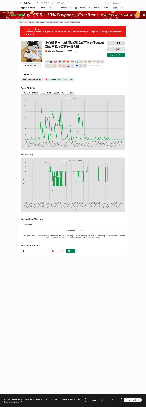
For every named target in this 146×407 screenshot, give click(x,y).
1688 (33, 22)
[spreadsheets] (75, 8)
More (106, 8)
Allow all (132, 400)
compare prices (95, 66)
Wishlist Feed (66, 8)
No (113, 400)
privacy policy (61, 399)
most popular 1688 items (67, 51)
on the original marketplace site (111, 32)
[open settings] (122, 8)
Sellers (82, 8)
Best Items (42, 8)
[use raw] (85, 66)
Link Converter (94, 8)
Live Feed (53, 8)
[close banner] (144, 15)
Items (28, 22)
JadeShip (22, 22)
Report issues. (29, 34)
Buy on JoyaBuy (116, 55)
